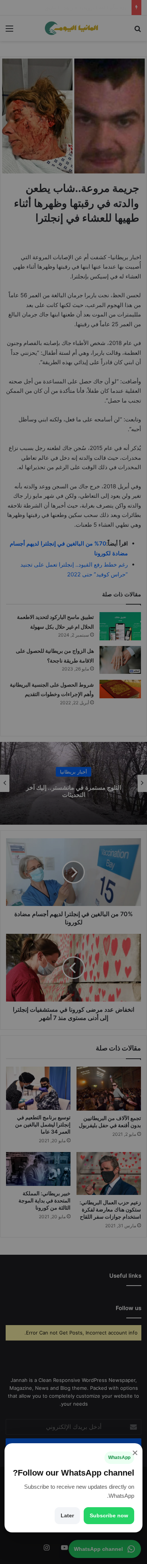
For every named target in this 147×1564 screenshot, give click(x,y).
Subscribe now (109, 1515)
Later (67, 1515)
